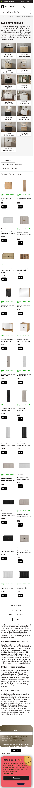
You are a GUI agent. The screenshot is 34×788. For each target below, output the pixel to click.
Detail (4, 206)
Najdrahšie (5, 168)
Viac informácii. (8, 773)
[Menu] (29, 7)
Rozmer (12, 174)
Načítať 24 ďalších (16, 605)
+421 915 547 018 (25, 1)
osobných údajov (22, 746)
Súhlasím (16, 778)
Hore (17, 619)
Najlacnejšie (18, 164)
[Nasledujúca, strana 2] (16, 610)
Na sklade (5, 174)
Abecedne (14, 168)
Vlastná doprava (9, 1)
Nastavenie (21, 783)
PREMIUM (19, 174)
